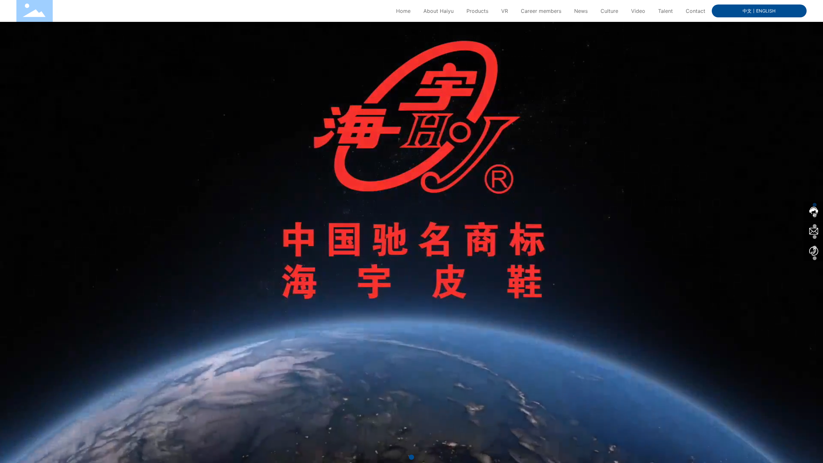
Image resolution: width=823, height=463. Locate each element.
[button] (411, 457)
